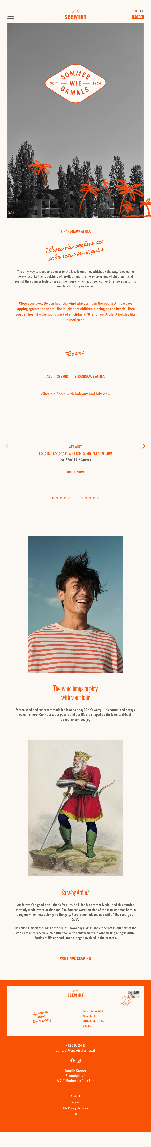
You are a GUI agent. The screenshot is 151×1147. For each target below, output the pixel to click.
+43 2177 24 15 (76, 1046)
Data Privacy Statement (75, 1108)
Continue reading (75, 959)
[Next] (143, 446)
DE (135, 11)
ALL (49, 377)
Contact (75, 1096)
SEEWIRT (63, 377)
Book (138, 17)
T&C (76, 1114)
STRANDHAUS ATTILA (90, 377)
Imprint (75, 1102)
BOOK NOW (75, 472)
